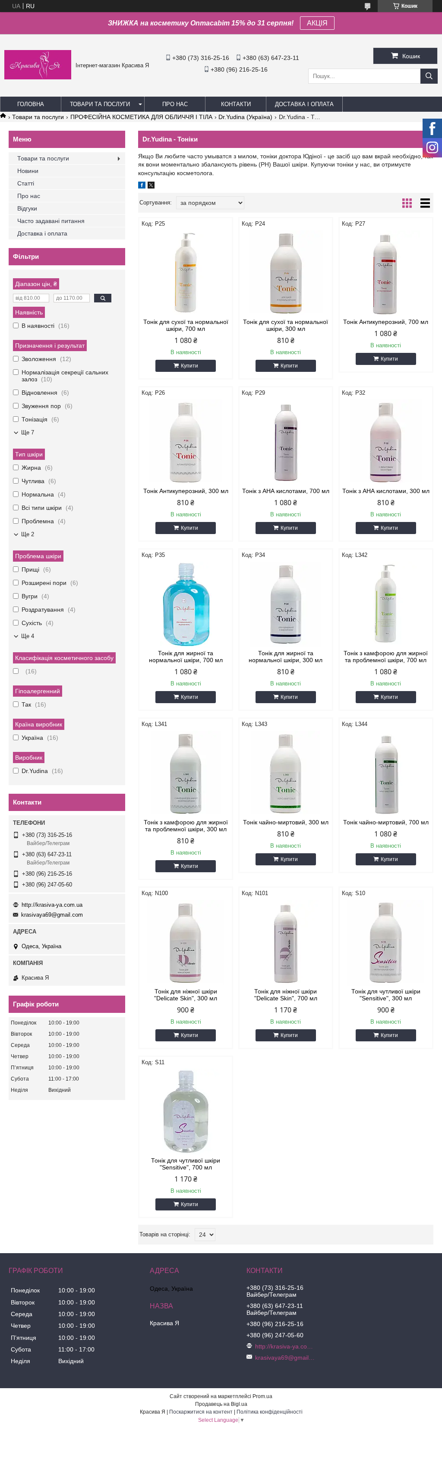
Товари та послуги (100, 104)
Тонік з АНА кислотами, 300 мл (385, 490)
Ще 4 (27, 636)
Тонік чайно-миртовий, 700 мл (386, 822)
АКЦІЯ (317, 23)
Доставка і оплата (304, 104)
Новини (27, 170)
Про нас (175, 104)
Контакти (236, 104)
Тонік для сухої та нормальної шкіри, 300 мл (285, 325)
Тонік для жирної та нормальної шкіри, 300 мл (285, 656)
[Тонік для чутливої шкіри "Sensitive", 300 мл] (386, 942)
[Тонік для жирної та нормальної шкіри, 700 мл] (186, 604)
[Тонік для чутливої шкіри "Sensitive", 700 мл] (186, 1112)
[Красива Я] (37, 77)
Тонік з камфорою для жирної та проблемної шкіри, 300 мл (186, 826)
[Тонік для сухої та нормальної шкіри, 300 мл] (286, 273)
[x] (151, 186)
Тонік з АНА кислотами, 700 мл (285, 490)
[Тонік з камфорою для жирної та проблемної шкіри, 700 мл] (386, 604)
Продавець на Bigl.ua (221, 1404)
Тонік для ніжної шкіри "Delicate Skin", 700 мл (285, 995)
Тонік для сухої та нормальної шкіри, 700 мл (185, 325)
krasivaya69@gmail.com (52, 915)
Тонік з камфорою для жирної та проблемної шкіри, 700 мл (386, 656)
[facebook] (141, 186)
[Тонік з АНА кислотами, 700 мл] (286, 442)
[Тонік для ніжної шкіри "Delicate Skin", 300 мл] (186, 942)
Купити (189, 366)
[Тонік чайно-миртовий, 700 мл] (386, 773)
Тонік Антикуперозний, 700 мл (385, 321)
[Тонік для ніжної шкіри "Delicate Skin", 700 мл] (286, 942)
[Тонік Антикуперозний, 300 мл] (186, 442)
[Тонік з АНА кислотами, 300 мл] (386, 442)
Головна (30, 104)
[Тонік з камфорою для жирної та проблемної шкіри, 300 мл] (186, 773)
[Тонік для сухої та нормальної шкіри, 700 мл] (186, 273)
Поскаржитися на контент (201, 1412)
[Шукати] (429, 76)
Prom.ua (262, 1396)
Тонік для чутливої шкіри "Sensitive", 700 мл (185, 1164)
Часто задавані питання (51, 220)
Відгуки (27, 208)
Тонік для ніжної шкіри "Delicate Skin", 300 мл (185, 995)
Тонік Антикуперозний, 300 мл (185, 490)
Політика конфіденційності (270, 1412)
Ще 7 (27, 432)
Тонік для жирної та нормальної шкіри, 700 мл (186, 656)
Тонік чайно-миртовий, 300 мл (285, 822)
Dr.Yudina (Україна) (245, 116)
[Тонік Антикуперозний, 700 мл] (386, 273)
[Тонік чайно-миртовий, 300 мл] (286, 773)
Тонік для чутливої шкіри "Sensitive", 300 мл (385, 995)
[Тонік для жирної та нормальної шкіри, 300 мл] (286, 604)
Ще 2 (27, 534)
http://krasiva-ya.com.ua (52, 905)
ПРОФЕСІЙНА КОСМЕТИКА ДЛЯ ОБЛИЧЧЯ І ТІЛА (141, 116)
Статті (25, 183)
